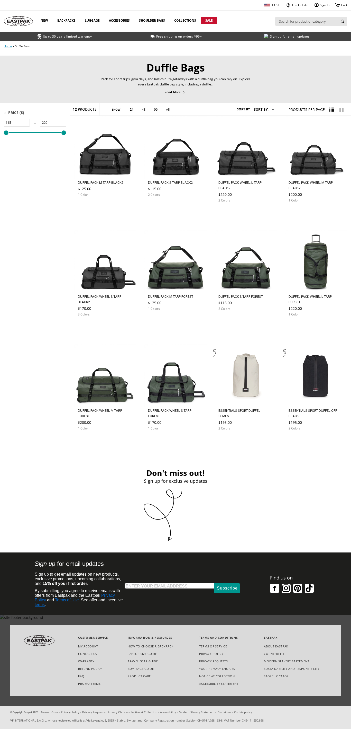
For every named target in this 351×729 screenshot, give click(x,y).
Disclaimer (224, 712)
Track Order (300, 5)
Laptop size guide (142, 654)
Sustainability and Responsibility (291, 669)
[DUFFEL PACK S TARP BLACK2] (159, 207)
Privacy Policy (211, 654)
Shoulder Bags (152, 20)
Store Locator (276, 676)
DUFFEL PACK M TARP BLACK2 (100, 183)
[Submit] (342, 21)
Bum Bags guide (141, 669)
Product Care (139, 676)
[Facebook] (274, 588)
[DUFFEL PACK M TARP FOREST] (159, 321)
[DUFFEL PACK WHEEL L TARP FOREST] (299, 326)
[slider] (6, 133)
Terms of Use (67, 600)
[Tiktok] (309, 588)
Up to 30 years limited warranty (67, 36)
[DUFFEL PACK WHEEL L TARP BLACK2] (229, 212)
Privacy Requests (213, 661)
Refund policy (90, 669)
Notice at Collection (217, 676)
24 (131, 109)
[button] (263, 109)
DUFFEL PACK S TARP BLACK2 (170, 183)
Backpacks (66, 20)
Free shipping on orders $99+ (179, 36)
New (44, 20)
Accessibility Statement (218, 684)
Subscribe (227, 588)
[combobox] (306, 21)
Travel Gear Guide (143, 661)
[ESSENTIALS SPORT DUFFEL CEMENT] (229, 442)
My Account (88, 646)
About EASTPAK (276, 646)
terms (40, 604)
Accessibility (168, 712)
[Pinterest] (297, 588)
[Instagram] (286, 588)
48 (143, 109)
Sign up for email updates (290, 36)
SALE (209, 20)
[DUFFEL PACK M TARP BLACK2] (89, 207)
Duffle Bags (22, 46)
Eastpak (28, 712)
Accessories (119, 20)
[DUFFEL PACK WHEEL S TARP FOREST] (159, 440)
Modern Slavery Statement (286, 661)
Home (8, 46)
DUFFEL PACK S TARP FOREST (240, 296)
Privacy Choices (118, 712)
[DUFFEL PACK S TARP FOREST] (229, 321)
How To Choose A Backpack (150, 646)
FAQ (81, 676)
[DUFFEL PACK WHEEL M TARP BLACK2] (299, 212)
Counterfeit (274, 654)
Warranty (86, 661)
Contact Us (87, 654)
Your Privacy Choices (217, 669)
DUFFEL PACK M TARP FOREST (170, 296)
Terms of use (49, 712)
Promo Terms (89, 684)
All (168, 109)
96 (156, 109)
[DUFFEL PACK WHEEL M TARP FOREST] (89, 440)
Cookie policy (243, 712)
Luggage (92, 20)
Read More (175, 92)
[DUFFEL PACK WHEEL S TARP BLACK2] (89, 326)
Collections (185, 20)
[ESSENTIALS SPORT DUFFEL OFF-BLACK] (299, 442)
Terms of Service (213, 646)
